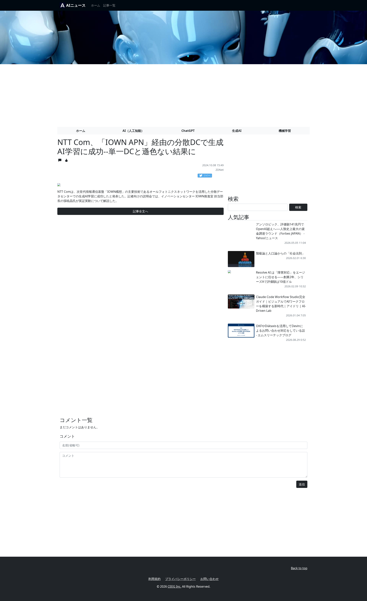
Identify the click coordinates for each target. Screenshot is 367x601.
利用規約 (154, 579)
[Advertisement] (183, 94)
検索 (298, 207)
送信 (302, 484)
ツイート (208, 175)
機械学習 (285, 131)
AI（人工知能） (133, 131)
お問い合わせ (209, 579)
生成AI (236, 131)
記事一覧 (109, 5)
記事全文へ (140, 211)
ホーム (95, 5)
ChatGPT (188, 131)
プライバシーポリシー (180, 579)
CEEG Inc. (174, 586)
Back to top (299, 568)
